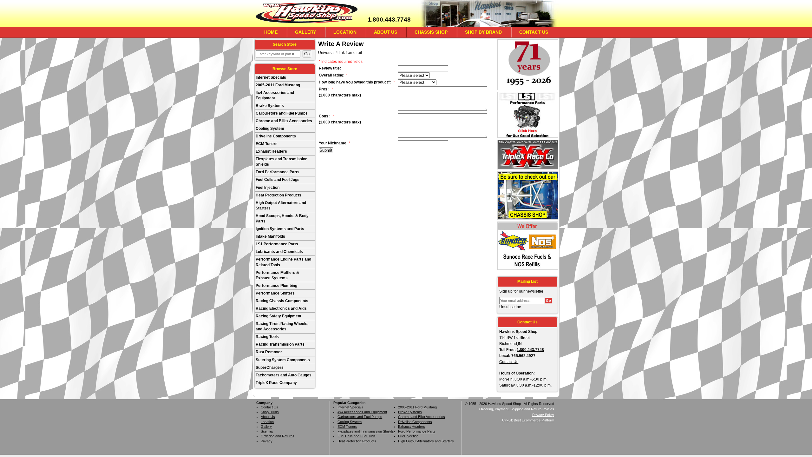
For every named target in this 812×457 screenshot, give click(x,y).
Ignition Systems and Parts (280, 229)
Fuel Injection (267, 187)
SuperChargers (270, 367)
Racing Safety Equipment (278, 316)
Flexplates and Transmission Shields (281, 161)
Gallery (305, 32)
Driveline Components (276, 136)
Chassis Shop (431, 32)
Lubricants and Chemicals (279, 252)
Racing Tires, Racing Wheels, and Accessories (282, 326)
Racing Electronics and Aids (281, 308)
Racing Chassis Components (282, 301)
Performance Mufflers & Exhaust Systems (277, 275)
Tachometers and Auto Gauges (283, 375)
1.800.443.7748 (389, 19)
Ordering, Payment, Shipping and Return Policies (516, 409)
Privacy (266, 441)
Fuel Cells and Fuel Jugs (277, 180)
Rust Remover (269, 352)
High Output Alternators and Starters (281, 205)
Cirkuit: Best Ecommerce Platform (528, 420)
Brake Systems (270, 106)
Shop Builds (270, 412)
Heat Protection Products (278, 195)
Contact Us (533, 32)
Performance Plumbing (276, 286)
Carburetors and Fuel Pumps (282, 113)
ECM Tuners (267, 144)
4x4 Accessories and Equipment (275, 95)
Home (271, 32)
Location (345, 32)
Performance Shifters (275, 293)
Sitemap (267, 431)
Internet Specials (271, 77)
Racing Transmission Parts (280, 344)
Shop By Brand (483, 32)
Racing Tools (267, 337)
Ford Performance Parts (277, 172)
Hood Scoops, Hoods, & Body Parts (282, 218)
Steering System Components (283, 360)
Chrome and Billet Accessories (284, 121)
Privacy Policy (543, 415)
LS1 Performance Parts (277, 244)
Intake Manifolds (270, 236)
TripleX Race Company (276, 383)
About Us (385, 32)
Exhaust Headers (271, 151)
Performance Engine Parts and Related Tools (283, 262)
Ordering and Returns (277, 436)
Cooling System (270, 128)
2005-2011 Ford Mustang (278, 85)
